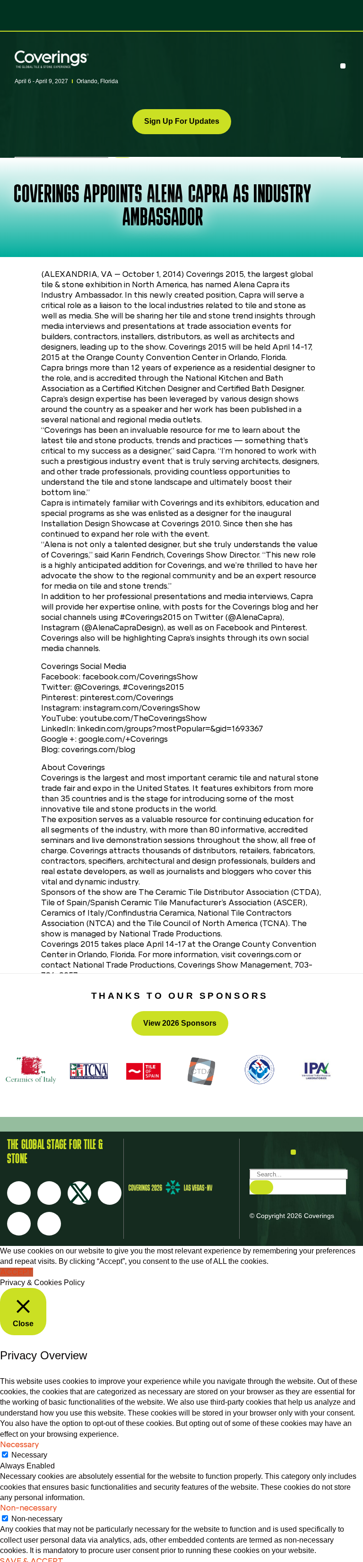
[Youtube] (109, 1193)
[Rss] (19, 1224)
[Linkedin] (49, 1224)
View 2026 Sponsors (179, 1023)
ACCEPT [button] (16, 1272)
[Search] (261, 1187)
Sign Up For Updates (181, 121)
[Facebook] (19, 1193)
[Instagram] (49, 1193)
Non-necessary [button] (28, 1507)
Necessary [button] (19, 1444)
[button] (343, 66)
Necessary (29, 1455)
